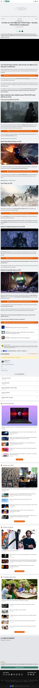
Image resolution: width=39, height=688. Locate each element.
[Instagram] (9, 674)
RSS (29, 681)
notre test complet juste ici (9, 310)
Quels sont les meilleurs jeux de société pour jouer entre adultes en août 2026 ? (15, 600)
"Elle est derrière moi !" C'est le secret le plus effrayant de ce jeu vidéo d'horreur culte (23, 555)
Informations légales (12, 680)
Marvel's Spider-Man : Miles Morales (9, 387)
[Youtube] (12, 674)
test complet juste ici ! (11, 180)
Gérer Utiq (12, 681)
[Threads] (19, 674)
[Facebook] (4, 674)
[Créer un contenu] (37, 16)
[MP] (10, 360)
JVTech (2, 16)
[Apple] (31, 674)
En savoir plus (35, 342)
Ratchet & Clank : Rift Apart (7, 397)
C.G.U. (18, 680)
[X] (6, 674)
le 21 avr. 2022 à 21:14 (7, 362)
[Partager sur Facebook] (19, 31)
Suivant (36, 18)
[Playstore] (28, 674)
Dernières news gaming (19, 571)
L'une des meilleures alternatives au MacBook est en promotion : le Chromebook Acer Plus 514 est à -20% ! (23, 454)
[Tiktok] (17, 674)
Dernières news (20, 18)
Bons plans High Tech (6, 16)
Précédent (3, 18)
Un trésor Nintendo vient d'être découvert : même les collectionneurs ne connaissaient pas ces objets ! (22, 511)
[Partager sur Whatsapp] (21, 31)
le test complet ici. (13, 138)
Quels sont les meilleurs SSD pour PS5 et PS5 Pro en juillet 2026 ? (17, 337)
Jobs (32, 681)
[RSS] (14, 674)
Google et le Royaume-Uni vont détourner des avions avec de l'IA (20, 499)
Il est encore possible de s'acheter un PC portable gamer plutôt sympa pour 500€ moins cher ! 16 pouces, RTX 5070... (19, 428)
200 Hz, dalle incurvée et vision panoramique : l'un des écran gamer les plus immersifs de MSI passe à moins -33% (22, 443)
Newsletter (25, 681)
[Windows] (33, 674)
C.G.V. (21, 680)
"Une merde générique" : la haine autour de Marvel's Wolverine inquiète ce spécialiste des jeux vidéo (22, 566)
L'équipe (6, 680)
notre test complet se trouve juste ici (31, 265)
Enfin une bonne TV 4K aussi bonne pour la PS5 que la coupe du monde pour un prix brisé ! (23, 449)
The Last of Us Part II (6, 378)
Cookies (8, 681)
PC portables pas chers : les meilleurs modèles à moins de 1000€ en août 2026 (23, 615)
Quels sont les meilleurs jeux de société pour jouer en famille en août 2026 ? (22, 620)
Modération (25, 680)
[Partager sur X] (22, 31)
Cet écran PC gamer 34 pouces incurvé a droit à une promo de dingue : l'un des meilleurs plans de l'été (23, 433)
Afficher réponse (4, 370)
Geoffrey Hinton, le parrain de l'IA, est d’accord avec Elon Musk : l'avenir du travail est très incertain (23, 505)
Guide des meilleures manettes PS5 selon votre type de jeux (16, 327)
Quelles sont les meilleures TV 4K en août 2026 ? (18, 609)
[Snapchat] (22, 674)
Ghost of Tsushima (6, 392)
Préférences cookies (19, 681)
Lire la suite (2, 665)
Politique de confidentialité (33, 680)
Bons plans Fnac (12, 16)
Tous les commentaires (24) (32, 353)
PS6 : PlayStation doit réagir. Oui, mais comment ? (10, 550)
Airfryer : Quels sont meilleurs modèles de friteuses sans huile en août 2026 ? (23, 626)
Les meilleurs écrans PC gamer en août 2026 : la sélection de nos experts (22, 604)
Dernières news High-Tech (19, 521)
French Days (17, 16)
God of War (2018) (5, 383)
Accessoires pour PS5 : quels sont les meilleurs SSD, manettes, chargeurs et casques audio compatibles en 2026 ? (19, 333)
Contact (2, 680)
